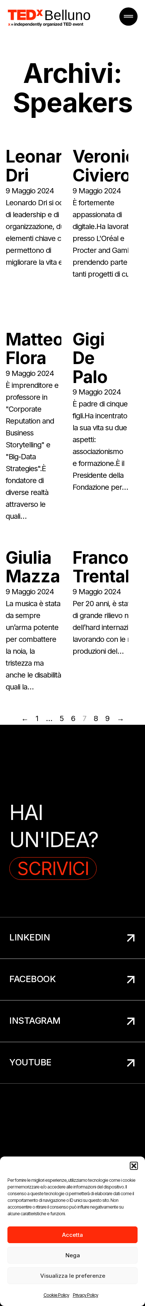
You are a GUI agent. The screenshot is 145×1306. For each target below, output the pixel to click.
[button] (134, 1166)
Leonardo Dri (44, 166)
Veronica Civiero (108, 166)
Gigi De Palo (89, 358)
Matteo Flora (34, 349)
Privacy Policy (85, 1295)
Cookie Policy (56, 1295)
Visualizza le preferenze (72, 1275)
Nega (72, 1255)
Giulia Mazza (33, 567)
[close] (128, 16)
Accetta (72, 1234)
